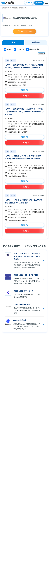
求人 (13, 42)
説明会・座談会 (34, 49)
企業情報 (36, 42)
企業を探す (5, 8)
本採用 (9, 49)
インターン (20, 49)
